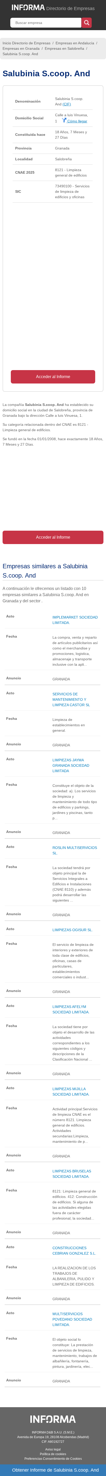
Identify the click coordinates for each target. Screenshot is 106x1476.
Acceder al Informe (53, 376)
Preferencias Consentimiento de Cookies (53, 1459)
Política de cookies (53, 1454)
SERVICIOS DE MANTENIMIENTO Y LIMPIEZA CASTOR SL (71, 699)
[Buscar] (86, 22)
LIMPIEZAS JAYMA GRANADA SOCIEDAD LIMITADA (70, 765)
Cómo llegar (76, 121)
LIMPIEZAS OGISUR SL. (72, 930)
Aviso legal (53, 1449)
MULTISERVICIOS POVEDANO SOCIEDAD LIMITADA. (72, 1319)
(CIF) (67, 104)
